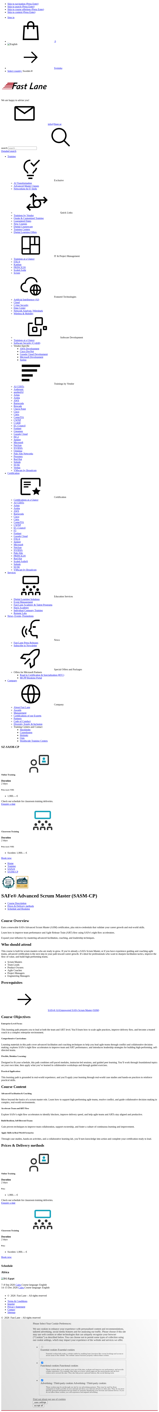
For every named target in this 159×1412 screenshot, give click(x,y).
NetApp (18, 445)
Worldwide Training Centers (34, 741)
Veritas (17, 467)
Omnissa (18, 450)
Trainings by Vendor (24, 215)
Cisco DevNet (27, 351)
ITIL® (17, 261)
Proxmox (18, 456)
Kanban (17, 264)
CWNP (17, 420)
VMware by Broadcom (25, 470)
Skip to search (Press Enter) (20, 6)
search (4, 148)
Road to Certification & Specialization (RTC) (42, 675)
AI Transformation (23, 183)
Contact (11, 1309)
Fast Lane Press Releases (26, 642)
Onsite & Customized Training (29, 218)
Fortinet (17, 428)
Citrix (16, 414)
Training (11, 156)
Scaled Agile (20, 270)
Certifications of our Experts (27, 715)
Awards (17, 710)
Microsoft (18, 442)
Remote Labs (20, 613)
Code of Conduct (22, 721)
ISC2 (16, 437)
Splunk (17, 462)
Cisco (16, 411)
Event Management (23, 602)
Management (20, 713)
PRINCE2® (20, 267)
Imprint (11, 1304)
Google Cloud (21, 434)
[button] (27, 71)
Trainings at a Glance (24, 259)
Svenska (58, 68)
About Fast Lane (22, 707)
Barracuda (19, 403)
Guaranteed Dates (22, 221)
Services (11, 572)
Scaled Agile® (21, 561)
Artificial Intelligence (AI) (26, 299)
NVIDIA (18, 448)
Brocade (18, 406)
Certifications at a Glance (26, 500)
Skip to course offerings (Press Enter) (25, 9)
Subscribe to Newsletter (25, 645)
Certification (13, 473)
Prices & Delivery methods (20, 906)
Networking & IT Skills (25, 188)
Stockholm (25, 729)
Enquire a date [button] (8, 804)
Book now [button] (6, 858)
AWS (16, 400)
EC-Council (19, 425)
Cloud (17, 302)
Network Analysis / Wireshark (28, 310)
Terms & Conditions (17, 1301)
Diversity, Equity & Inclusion (28, 724)
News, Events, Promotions (20, 616)
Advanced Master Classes (26, 186)
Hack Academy (21, 607)
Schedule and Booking (18, 909)
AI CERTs (19, 386)
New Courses (20, 223)
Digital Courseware (23, 226)
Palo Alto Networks (23, 453)
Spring (23, 360)
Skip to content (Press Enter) (21, 12)
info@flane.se (54, 124)
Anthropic (19, 389)
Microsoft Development (31, 357)
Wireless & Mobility (23, 313)
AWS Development (29, 348)
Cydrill (17, 423)
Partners (18, 718)
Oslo (22, 738)
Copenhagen (26, 732)
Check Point (20, 409)
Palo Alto (18, 553)
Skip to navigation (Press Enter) (23, 3)
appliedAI (18, 392)
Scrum (17, 273)
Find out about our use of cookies (49, 1399)
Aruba (17, 397)
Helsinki (24, 735)
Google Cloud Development (34, 354)
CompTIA (19, 417)
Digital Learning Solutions (27, 599)
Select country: (14, 71)
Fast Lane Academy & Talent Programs (33, 605)
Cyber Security (21, 305)
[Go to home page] (24, 97)
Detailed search (8, 151)
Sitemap (11, 1312)
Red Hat (18, 459)
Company (12, 680)
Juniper (17, 439)
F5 (15, 530)
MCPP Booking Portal (31, 677)
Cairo (19, 1284)
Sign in (10, 17)
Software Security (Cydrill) (27, 343)
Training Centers (22, 229)
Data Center (19, 308)
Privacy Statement (16, 1306)
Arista (17, 395)
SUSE (17, 464)
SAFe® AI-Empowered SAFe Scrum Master (73, 1010)
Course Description (16, 903)
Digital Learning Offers (25, 232)
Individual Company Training (28, 610)
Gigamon (18, 431)
